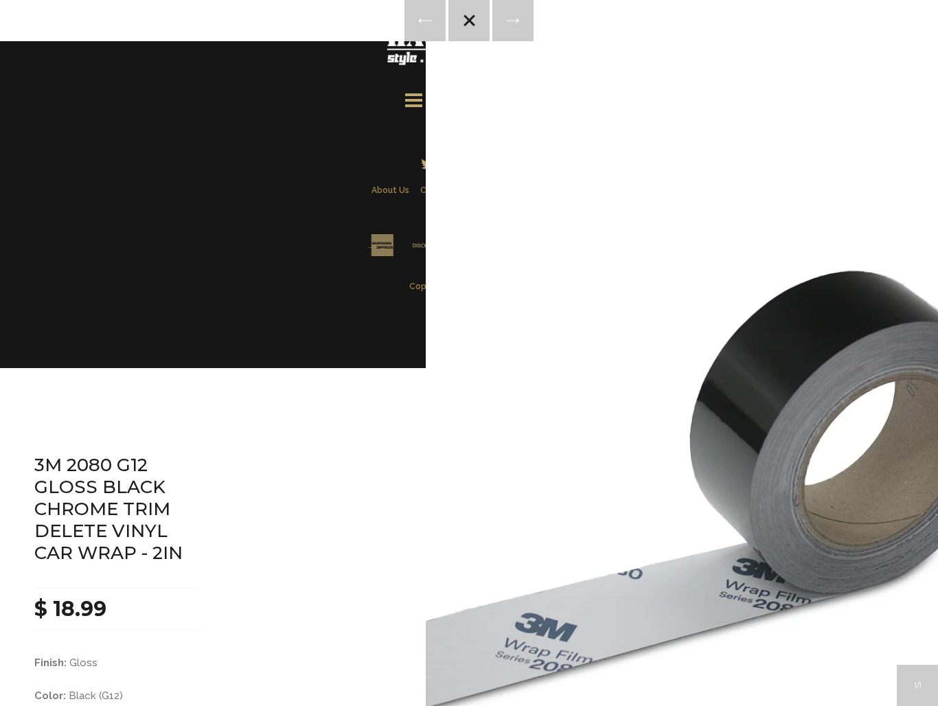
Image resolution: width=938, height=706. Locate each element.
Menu (413, 98)
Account (450, 98)
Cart (524, 98)
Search (487, 98)
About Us (390, 190)
